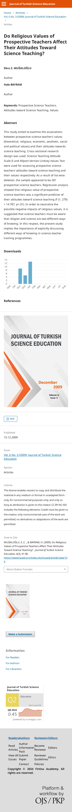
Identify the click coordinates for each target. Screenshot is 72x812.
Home (7, 12)
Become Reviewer (40, 747)
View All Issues (13, 757)
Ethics (52, 757)
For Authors (12, 663)
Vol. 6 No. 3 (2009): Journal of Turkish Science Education (35, 16)
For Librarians (14, 669)
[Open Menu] (4, 4)
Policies (39, 764)
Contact (24, 764)
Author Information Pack (26, 747)
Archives (20, 12)
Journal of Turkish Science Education (32, 4)
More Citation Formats (19, 569)
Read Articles (13, 747)
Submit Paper (23, 757)
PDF (12, 419)
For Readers (12, 657)
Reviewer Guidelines (41, 757)
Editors (52, 747)
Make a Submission (20, 634)
